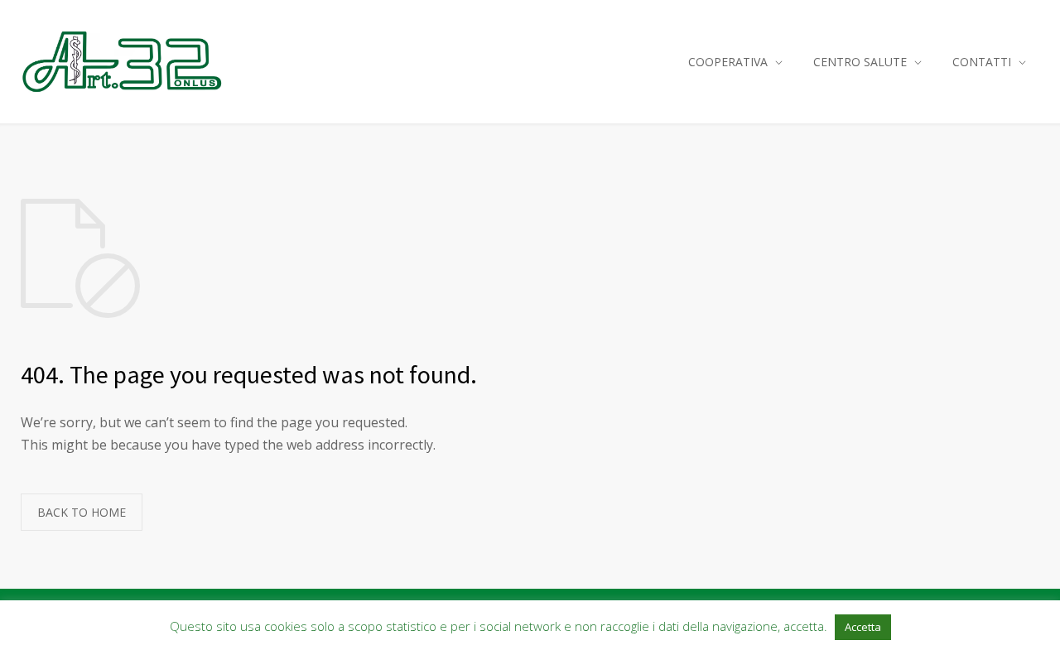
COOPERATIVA (728, 62)
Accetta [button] (863, 626)
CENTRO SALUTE (860, 62)
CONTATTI (981, 62)
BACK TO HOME (81, 512)
